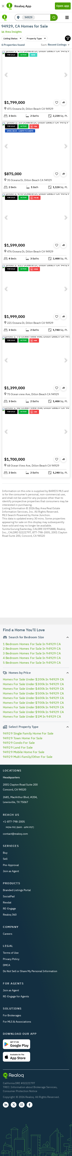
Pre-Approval (11, 865)
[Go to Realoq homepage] (4, 17)
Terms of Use (11, 952)
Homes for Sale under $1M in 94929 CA (32, 716)
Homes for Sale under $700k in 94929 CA (33, 702)
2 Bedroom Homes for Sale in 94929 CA (32, 648)
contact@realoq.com (15, 833)
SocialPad (9, 896)
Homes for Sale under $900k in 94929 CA (33, 712)
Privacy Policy (11, 959)
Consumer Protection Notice (20, 1091)
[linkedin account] (6, 1105)
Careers (7, 933)
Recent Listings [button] (57, 44)
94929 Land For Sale (18, 747)
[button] (36, 74)
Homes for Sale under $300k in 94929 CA (33, 684)
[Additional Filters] (68, 38)
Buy (5, 852)
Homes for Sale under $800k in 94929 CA (33, 707)
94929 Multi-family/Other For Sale (27, 757)
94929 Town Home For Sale (22, 738)
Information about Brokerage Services (34, 1087)
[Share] (63, 102)
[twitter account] (14, 1105)
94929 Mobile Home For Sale (23, 752)
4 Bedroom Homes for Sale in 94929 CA (32, 658)
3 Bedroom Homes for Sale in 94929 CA (32, 653)
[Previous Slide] (6, 74)
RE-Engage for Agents (16, 996)
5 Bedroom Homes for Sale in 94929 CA (32, 662)
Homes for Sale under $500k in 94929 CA (33, 693)
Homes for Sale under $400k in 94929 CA (33, 688)
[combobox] (42, 17)
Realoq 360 (10, 914)
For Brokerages (12, 1015)
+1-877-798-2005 (14, 821)
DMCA (6, 965)
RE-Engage (9, 908)
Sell (5, 858)
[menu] (67, 17)
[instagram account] (22, 1105)
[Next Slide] (66, 74)
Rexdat (7, 902)
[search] (54, 17)
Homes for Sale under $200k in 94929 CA (33, 679)
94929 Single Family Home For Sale (28, 733)
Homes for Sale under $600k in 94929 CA (33, 698)
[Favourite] (56, 102)
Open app (62, 6)
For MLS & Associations (17, 1021)
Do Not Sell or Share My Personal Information (30, 971)
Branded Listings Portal (17, 890)
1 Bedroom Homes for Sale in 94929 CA (32, 644)
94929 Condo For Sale (19, 743)
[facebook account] (29, 1105)
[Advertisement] (36, 582)
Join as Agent (11, 871)
